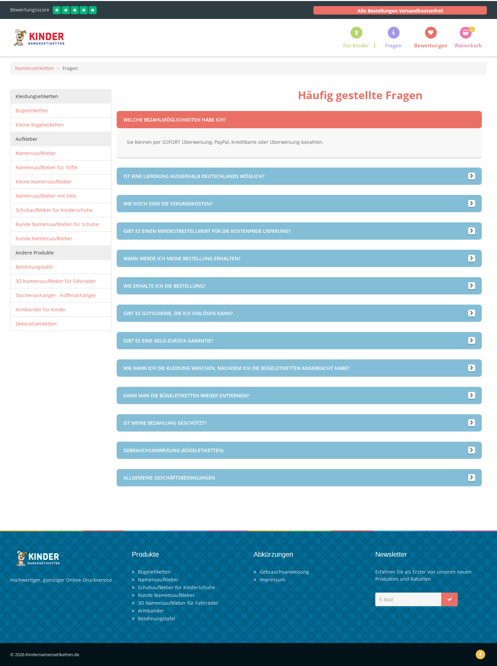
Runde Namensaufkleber (44, 238)
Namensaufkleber (36, 153)
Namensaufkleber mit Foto (46, 196)
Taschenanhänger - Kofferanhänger (56, 295)
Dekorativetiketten (36, 323)
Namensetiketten (34, 68)
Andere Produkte (35, 252)
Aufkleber (27, 139)
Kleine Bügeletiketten (40, 124)
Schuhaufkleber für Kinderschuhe (54, 210)
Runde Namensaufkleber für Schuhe (57, 224)
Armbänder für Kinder (41, 309)
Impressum (272, 579)
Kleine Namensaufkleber (44, 181)
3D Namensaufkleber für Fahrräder (56, 281)
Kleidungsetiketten (37, 96)
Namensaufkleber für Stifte (46, 167)
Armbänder (151, 610)
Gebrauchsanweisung (284, 572)
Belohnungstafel (34, 267)
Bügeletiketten (32, 110)
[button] (393, 37)
